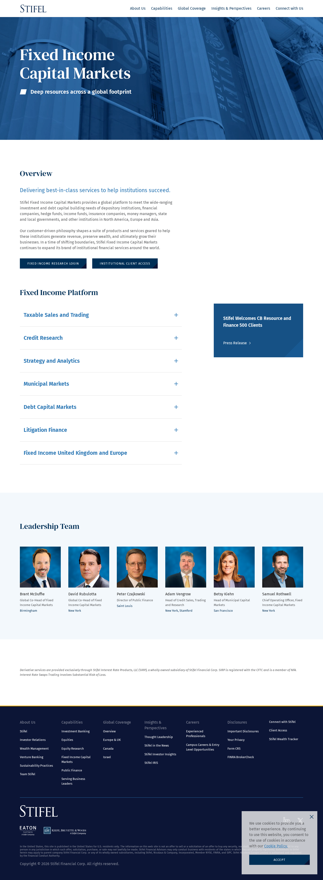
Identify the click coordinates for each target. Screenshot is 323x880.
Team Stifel (27, 774)
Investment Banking (75, 731)
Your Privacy (235, 740)
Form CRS (233, 748)
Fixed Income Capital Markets (76, 759)
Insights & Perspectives (231, 8)
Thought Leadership (158, 737)
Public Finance (71, 770)
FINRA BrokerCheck (240, 757)
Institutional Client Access (125, 263)
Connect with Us (289, 8)
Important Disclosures (243, 731)
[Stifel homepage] (33, 8)
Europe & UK (112, 740)
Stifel (23, 731)
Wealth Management (34, 748)
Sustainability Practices (36, 765)
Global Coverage (192, 8)
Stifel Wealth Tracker (283, 739)
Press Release (235, 343)
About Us (137, 8)
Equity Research (72, 748)
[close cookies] (312, 817)
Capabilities (161, 8)
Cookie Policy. (276, 846)
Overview (109, 731)
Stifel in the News (156, 745)
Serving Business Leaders (73, 781)
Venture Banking (31, 757)
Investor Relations (33, 740)
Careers (263, 8)
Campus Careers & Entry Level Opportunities (202, 747)
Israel (107, 757)
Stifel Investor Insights (160, 754)
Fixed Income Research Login (53, 263)
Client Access (278, 730)
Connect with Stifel (282, 722)
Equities (67, 740)
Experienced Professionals (195, 734)
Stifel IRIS (151, 763)
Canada (108, 748)
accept (280, 860)
